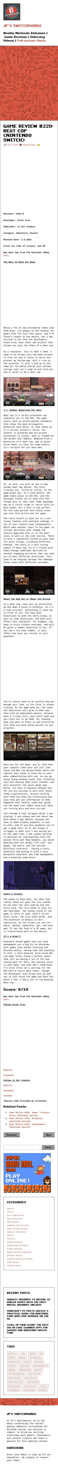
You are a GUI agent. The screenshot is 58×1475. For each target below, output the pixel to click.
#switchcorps (14, 1378)
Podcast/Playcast (15, 1242)
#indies (21, 1357)
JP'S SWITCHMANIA (21, 1414)
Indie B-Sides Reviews (17, 1229)
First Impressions (15, 1215)
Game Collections (15, 1219)
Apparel (10, 1209)
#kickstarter (14, 1361)
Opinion (10, 1235)
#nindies (12, 1366)
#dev (23, 1353)
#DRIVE (32, 1353)
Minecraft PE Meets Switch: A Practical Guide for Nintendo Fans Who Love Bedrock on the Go (28, 1315)
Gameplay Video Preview (18, 1225)
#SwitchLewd (32, 1382)
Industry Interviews (16, 1232)
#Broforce (12, 1353)
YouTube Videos (14, 1266)
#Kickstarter (35, 1357)
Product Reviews (14, 1249)
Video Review (13, 1262)
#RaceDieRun (24, 1370)
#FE (41, 1353)
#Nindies (38, 1361)
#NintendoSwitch (41, 1366)
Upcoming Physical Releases (20, 1259)
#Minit (27, 1361)
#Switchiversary (15, 1382)
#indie (11, 1357)
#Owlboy (11, 1370)
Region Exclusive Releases (19, 1252)
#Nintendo (24, 1366)
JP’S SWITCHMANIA (22, 26)
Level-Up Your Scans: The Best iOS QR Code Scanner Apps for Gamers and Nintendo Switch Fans (28, 1329)
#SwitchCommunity (16, 1374)
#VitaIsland (28, 1390)
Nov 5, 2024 (12, 145)
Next (48, 1134)
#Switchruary (30, 1386)
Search (48, 1147)
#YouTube (42, 1390)
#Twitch (43, 1386)
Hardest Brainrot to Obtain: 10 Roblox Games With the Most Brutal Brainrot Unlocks (28, 1302)
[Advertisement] (29, 82)
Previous (12, 1134)
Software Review (14, 1255)
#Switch (37, 1370)
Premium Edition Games (17, 1245)
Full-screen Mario (31, 40)
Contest (10, 1212)
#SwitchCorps (34, 1374)
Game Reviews (29, 145)
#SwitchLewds (14, 1386)
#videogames (13, 1390)
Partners (11, 1239)
